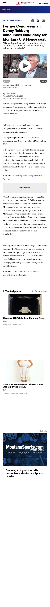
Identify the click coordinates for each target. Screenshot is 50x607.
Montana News (12, 20)
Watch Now (43, 3)
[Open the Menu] (4, 3)
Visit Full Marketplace (39, 291)
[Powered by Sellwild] (43, 431)
